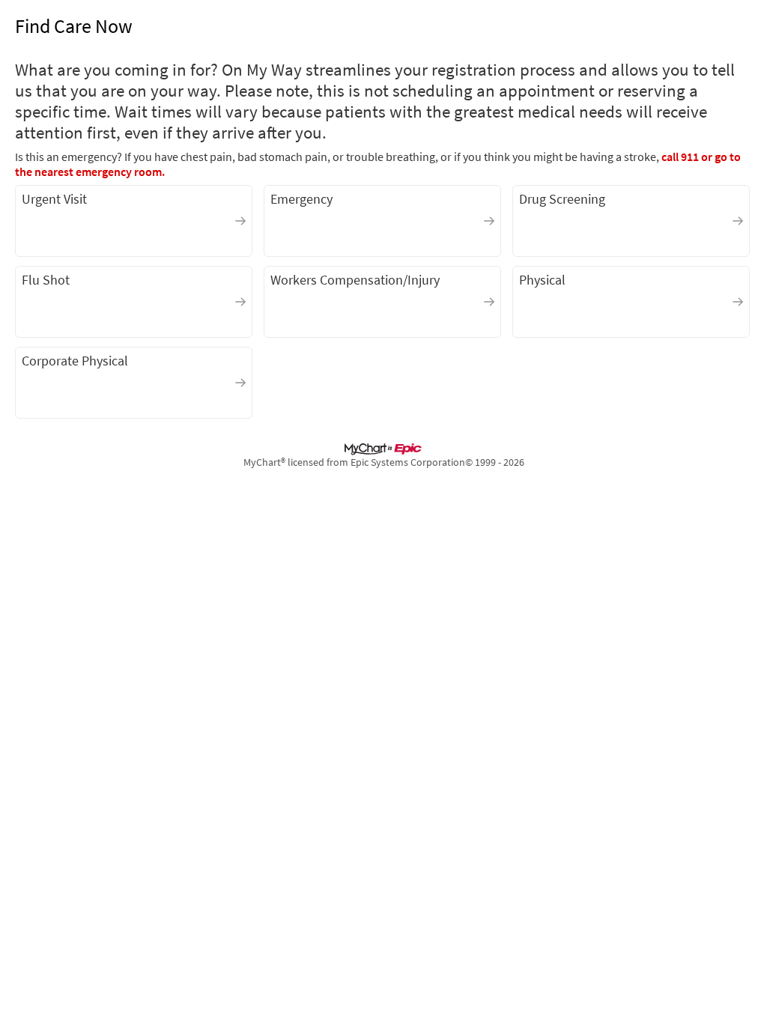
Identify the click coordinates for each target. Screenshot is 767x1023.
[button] (133, 221)
